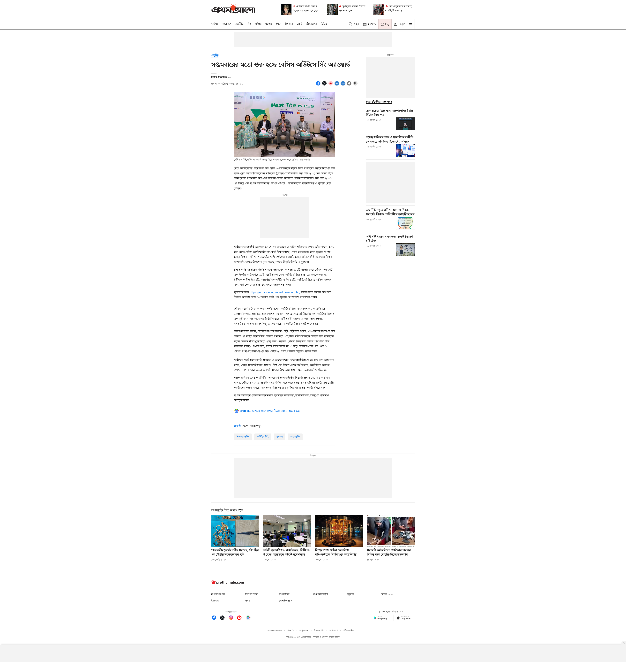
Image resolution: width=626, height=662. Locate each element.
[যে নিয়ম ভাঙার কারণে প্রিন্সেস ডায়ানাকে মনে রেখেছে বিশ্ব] (286, 9)
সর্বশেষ (214, 24)
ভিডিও (324, 24)
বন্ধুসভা (350, 594)
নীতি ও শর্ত (318, 630)
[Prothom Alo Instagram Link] (232, 618)
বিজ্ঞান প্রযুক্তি (243, 437)
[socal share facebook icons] (319, 85)
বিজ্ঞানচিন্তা (284, 594)
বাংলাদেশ (226, 24)
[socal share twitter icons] (325, 85)
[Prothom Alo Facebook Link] (215, 618)
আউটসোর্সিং (262, 437)
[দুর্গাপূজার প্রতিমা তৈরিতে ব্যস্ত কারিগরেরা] (332, 9)
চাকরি (299, 24)
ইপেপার (215, 601)
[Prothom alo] (233, 9)
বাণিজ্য (258, 24)
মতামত (268, 24)
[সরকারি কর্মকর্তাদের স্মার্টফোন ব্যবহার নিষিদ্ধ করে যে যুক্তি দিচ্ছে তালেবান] (391, 531)
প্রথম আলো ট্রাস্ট (320, 594)
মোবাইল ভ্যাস (285, 601)
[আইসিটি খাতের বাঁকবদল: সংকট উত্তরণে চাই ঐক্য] (405, 249)
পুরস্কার (279, 437)
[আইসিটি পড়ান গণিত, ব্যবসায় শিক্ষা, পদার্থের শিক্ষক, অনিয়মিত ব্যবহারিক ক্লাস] (405, 223)
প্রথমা (247, 601)
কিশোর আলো (251, 594)
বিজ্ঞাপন (290, 630)
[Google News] (248, 618)
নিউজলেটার (348, 630)
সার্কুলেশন (303, 630)
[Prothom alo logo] (227, 584)
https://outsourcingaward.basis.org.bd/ (275, 292)
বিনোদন (289, 24)
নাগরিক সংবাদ (218, 594)
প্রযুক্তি (214, 56)
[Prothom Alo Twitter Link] (224, 618)
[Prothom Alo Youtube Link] (241, 618)
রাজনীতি (239, 24)
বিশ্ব (249, 24)
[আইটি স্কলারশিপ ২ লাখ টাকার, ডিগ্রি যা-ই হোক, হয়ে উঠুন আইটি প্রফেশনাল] (287, 531)
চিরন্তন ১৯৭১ (387, 594)
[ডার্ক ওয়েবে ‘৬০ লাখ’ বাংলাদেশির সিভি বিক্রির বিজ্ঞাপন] (405, 123)
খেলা (278, 24)
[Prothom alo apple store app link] (404, 618)
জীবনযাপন (311, 24)
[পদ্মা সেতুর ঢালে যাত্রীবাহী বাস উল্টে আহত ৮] (378, 9)
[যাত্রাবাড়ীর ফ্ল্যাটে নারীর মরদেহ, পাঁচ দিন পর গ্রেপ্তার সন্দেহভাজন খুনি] (235, 531)
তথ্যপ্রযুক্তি (295, 437)
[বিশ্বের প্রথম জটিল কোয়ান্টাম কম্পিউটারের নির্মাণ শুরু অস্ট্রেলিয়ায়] (339, 531)
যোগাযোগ (333, 630)
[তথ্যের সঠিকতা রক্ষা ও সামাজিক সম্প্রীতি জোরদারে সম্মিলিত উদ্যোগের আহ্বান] (405, 150)
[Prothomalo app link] (380, 618)
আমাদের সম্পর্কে (274, 630)
